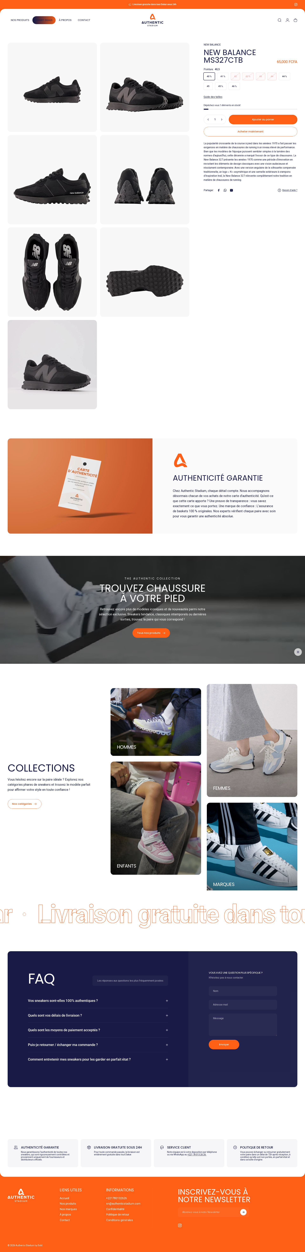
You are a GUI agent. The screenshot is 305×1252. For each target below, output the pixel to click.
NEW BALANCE (212, 44)
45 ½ (220, 86)
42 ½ (248, 76)
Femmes (221, 788)
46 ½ (234, 86)
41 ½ (222, 76)
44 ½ (284, 76)
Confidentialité (115, 1209)
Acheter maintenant (250, 131)
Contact (65, 1220)
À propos (65, 1214)
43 (260, 76)
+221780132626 (116, 1198)
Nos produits (68, 1203)
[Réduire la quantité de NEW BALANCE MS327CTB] (207, 119)
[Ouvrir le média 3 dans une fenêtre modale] (52, 179)
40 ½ (209, 76)
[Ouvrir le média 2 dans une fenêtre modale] (144, 87)
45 (208, 86)
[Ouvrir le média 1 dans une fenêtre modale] (52, 87)
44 (272, 76)
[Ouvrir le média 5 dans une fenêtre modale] (52, 272)
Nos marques (68, 1209)
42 (235, 76)
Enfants (126, 865)
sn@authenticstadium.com (123, 1203)
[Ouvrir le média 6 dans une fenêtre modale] (144, 272)
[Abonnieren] (243, 1212)
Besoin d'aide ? (289, 190)
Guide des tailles (213, 96)
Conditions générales (119, 1220)
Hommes (126, 747)
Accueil (64, 1198)
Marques (223, 884)
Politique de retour (117, 1214)
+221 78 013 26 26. (196, 1154)
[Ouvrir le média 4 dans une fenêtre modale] (144, 179)
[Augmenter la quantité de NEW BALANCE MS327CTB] (222, 119)
